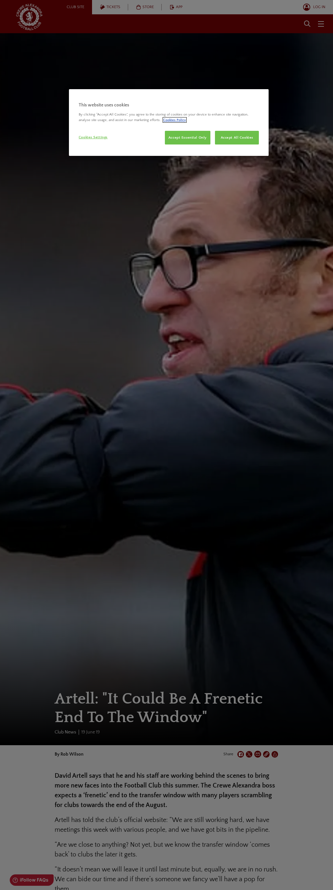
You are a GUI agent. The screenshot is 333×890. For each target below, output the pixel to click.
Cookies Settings (93, 137)
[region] (169, 122)
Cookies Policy (174, 120)
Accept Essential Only (187, 137)
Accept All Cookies (237, 137)
